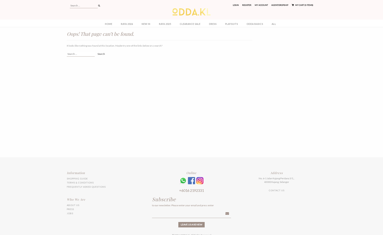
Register (246, 5)
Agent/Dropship (279, 5)
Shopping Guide (77, 178)
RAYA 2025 (165, 24)
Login (236, 5)
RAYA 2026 (127, 24)
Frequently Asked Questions (86, 186)
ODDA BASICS (255, 24)
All (274, 24)
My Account (261, 5)
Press (70, 209)
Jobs (70, 213)
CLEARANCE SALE (190, 24)
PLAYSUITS (231, 24)
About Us (73, 205)
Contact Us (276, 190)
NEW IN (146, 24)
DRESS (213, 24)
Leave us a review (191, 224)
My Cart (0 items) (304, 5)
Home (108, 24)
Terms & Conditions (80, 182)
